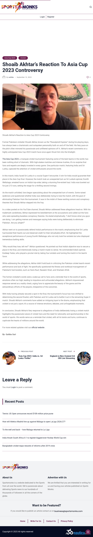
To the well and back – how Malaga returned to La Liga (26, 430)
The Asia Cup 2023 (10, 159)
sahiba (11, 77)
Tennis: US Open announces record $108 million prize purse (27, 413)
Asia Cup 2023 (9, 58)
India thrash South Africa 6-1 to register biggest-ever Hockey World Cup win (34, 438)
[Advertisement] (46, 39)
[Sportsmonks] (19, 7)
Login (13, 387)
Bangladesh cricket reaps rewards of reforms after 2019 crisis (28, 446)
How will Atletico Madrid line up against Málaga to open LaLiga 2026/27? (33, 421)
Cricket (23, 58)
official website (38, 327)
